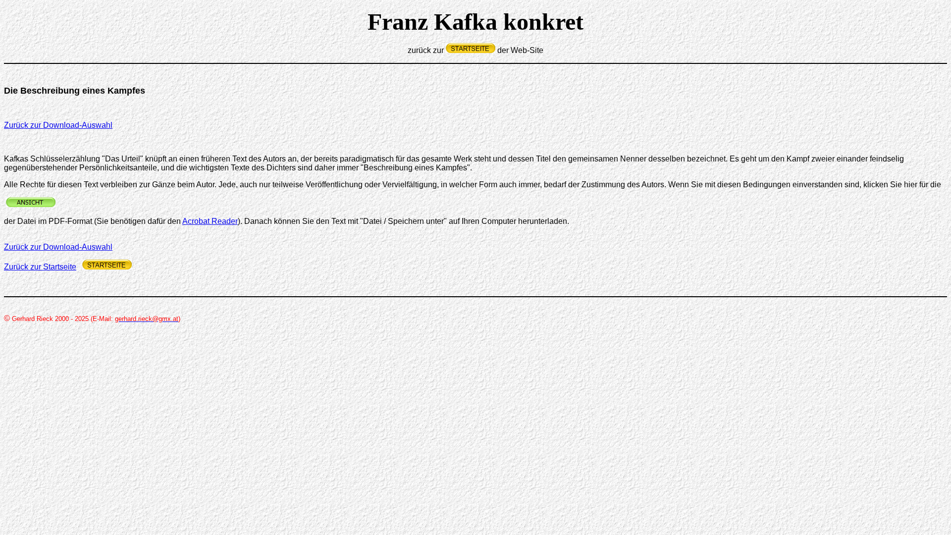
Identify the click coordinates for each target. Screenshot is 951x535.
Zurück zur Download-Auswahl (58, 125)
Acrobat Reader (210, 221)
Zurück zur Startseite (40, 267)
